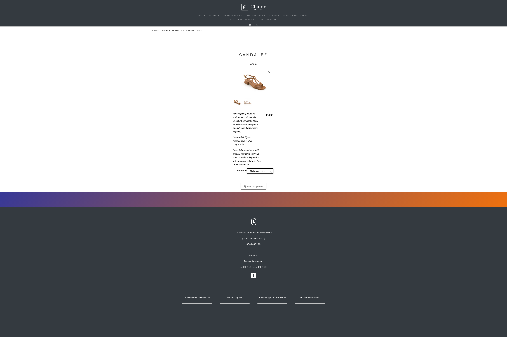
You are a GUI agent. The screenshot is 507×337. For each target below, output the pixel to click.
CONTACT (274, 15)
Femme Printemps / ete (172, 30)
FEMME (199, 15)
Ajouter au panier (253, 186)
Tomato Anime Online (295, 15)
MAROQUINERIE (232, 15)
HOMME (213, 15)
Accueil (155, 30)
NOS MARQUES (255, 15)
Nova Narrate (268, 20)
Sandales (190, 30)
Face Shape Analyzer (243, 20)
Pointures (242, 170)
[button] (269, 72)
